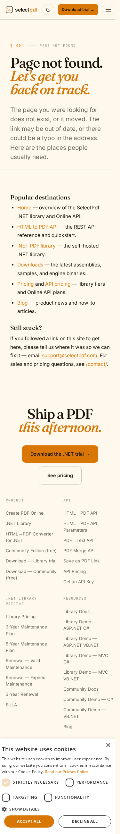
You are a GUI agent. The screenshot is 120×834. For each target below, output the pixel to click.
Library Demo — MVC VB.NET (85, 675)
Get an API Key (78, 581)
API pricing (58, 284)
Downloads (30, 265)
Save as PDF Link (81, 560)
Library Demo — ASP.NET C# (80, 625)
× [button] (108, 745)
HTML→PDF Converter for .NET (29, 537)
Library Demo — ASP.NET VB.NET (81, 641)
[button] (57, 809)
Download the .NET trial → (60, 454)
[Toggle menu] (108, 9)
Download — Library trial (31, 560)
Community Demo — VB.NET (84, 713)
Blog (22, 303)
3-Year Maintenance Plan (26, 630)
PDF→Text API (78, 540)
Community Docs (81, 689)
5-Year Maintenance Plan (26, 647)
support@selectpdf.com (69, 355)
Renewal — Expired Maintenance (25, 681)
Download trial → (78, 9)
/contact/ (96, 364)
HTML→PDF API (80, 513)
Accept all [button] (29, 821)
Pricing (25, 284)
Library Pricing (21, 616)
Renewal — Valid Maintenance (23, 664)
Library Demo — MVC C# (85, 658)
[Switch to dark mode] (48, 9)
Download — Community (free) (31, 574)
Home (24, 208)
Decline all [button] (85, 821)
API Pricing (74, 571)
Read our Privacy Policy (66, 771)
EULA (11, 704)
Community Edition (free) (31, 550)
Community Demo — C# (88, 699)
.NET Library (18, 523)
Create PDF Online (25, 513)
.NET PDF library (36, 246)
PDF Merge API (79, 550)
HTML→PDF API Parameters (80, 526)
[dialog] (57, 786)
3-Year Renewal (22, 694)
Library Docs (76, 611)
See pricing (60, 475)
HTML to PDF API (37, 227)
